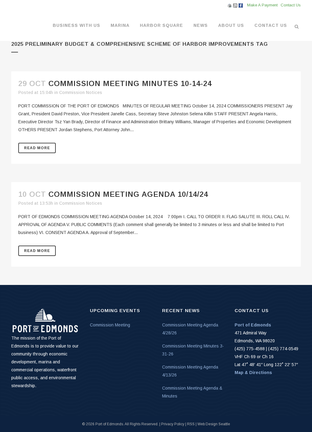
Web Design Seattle (213, 424)
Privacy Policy (172, 424)
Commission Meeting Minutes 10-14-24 (130, 83)
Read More (37, 148)
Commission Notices (80, 92)
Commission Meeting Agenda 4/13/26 (190, 371)
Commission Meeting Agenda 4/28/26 (190, 328)
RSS (191, 424)
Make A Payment (262, 5)
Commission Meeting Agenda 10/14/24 (128, 194)
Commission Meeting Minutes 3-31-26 (193, 350)
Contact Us (291, 5)
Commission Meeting (110, 324)
